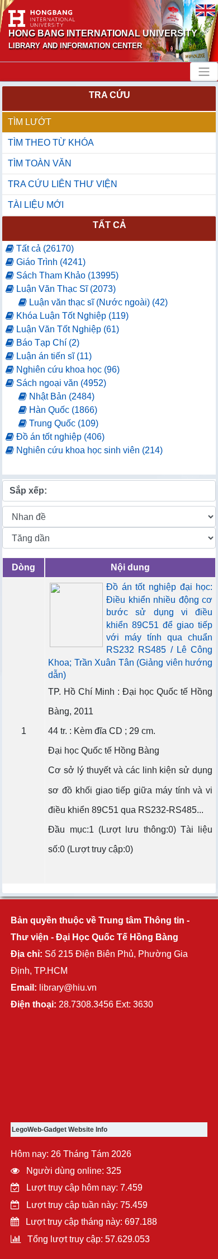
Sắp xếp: (28, 490)
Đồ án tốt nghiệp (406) (59, 437)
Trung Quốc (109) (62, 423)
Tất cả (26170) (44, 248)
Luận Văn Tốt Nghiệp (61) (66, 329)
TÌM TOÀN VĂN (40, 163)
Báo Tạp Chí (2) (46, 342)
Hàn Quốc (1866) (62, 410)
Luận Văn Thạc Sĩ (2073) (65, 289)
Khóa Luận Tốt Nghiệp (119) (71, 315)
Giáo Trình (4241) (50, 262)
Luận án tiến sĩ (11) (53, 356)
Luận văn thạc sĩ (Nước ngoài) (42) (97, 302)
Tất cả (109, 225)
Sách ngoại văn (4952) (60, 383)
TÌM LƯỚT (29, 122)
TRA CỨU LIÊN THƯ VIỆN (62, 184)
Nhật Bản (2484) (60, 396)
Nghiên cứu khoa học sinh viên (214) (88, 450)
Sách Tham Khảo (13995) (66, 275)
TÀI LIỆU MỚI (36, 205)
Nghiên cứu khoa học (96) (67, 369)
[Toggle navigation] (204, 71)
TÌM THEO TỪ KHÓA (51, 142)
